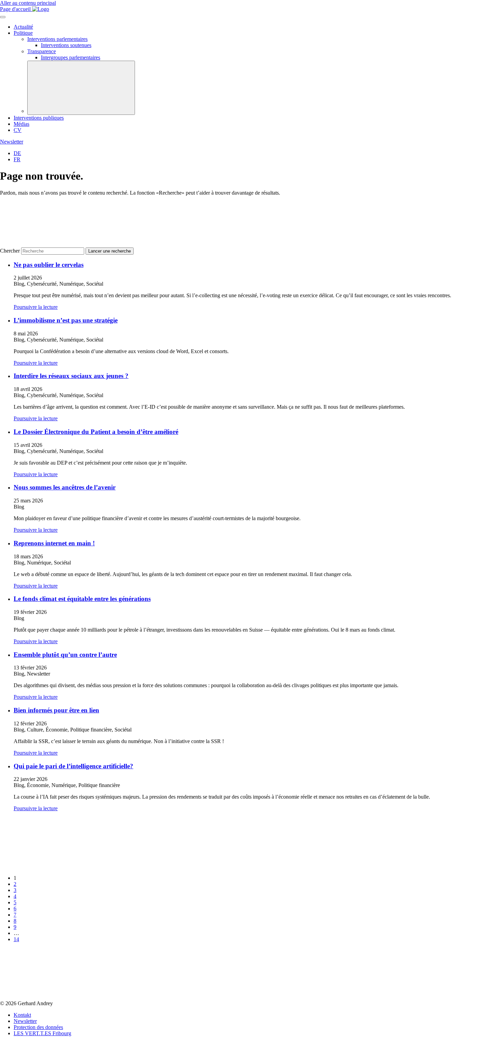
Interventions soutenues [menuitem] (66, 45)
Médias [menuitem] (21, 124)
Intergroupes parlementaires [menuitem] (70, 57)
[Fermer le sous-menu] (81, 88)
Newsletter (11, 142)
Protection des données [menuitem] (38, 1027)
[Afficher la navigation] (2, 17)
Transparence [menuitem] (41, 51)
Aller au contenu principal (28, 3)
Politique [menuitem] (23, 33)
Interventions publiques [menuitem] (39, 118)
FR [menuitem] (17, 159)
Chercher (10, 251)
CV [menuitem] (17, 130)
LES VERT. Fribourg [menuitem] (42, 1033)
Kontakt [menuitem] (22, 1015)
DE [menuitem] (17, 153)
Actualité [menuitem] (23, 27)
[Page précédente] (51, 866)
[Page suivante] (51, 997)
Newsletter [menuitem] (25, 1021)
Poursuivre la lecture (36, 307)
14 (16, 939)
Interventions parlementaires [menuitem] (57, 39)
